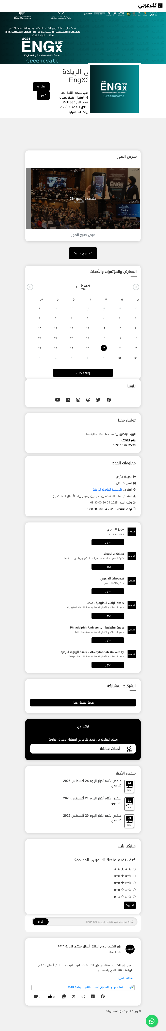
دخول (107, 542)
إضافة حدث (83, 373)
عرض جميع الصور (83, 234)
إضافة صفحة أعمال (83, 702)
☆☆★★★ (123, 882)
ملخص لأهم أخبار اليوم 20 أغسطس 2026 (92, 815)
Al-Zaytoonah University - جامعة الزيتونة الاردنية (92, 652)
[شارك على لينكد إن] (93, 996)
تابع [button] (43, 95)
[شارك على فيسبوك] (103, 996)
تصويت (130, 905)
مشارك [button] (41, 86)
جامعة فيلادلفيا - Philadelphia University (97, 627)
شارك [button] (41, 922)
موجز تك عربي (115, 529)
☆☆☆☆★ (123, 896)
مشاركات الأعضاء (113, 554)
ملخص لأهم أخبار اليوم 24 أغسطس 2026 (92, 781)
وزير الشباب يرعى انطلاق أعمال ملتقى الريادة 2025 (89, 946)
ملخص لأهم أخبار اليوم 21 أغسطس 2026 (92, 798)
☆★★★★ (123, 875)
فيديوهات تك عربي (112, 578)
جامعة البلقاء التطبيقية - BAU (105, 603)
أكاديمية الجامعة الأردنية (107, 489)
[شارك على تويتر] (74, 996)
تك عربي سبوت (83, 253)
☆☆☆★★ (123, 889)
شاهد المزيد (125, 978)
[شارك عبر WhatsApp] (83, 996)
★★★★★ (123, 869)
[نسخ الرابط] (64, 996)
